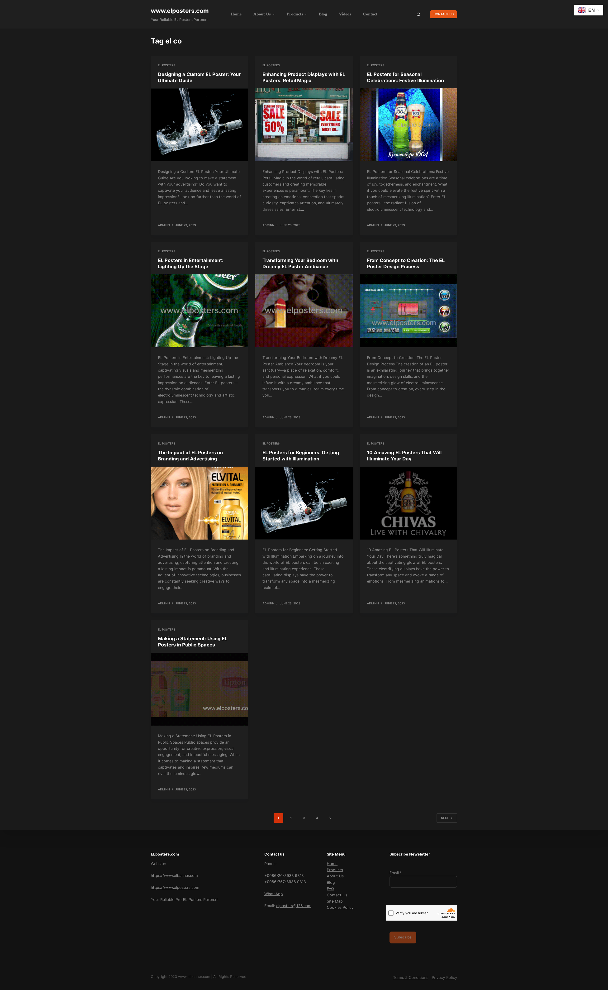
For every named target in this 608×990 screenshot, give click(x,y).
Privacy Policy (444, 977)
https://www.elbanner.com (174, 875)
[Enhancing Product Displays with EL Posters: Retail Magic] (304, 125)
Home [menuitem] (236, 14)
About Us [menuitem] (262, 14)
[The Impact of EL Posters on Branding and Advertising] (199, 503)
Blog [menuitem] (323, 14)
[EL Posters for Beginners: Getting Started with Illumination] (304, 503)
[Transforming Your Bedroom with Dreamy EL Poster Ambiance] (304, 311)
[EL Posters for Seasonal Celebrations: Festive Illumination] (408, 125)
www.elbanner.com (194, 976)
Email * (396, 872)
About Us (335, 876)
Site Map (335, 901)
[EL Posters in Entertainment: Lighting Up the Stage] (199, 311)
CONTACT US (443, 14)
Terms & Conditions (410, 977)
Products (335, 869)
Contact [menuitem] (370, 14)
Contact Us (337, 895)
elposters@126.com (293, 905)
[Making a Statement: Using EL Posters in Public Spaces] (199, 689)
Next (445, 818)
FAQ (330, 888)
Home (332, 863)
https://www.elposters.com (175, 887)
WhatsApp (273, 893)
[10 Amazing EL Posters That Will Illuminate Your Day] (408, 503)
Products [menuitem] (295, 14)
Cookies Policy (340, 907)
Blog (331, 882)
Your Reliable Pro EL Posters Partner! (184, 899)
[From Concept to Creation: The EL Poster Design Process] (408, 311)
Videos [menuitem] (345, 14)
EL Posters (166, 65)
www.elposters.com (180, 10)
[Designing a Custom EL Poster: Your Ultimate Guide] (199, 125)
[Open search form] (418, 14)
